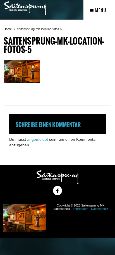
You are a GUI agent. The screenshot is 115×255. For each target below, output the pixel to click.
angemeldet (37, 139)
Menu (100, 10)
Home (8, 29)
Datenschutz (99, 208)
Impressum (80, 208)
